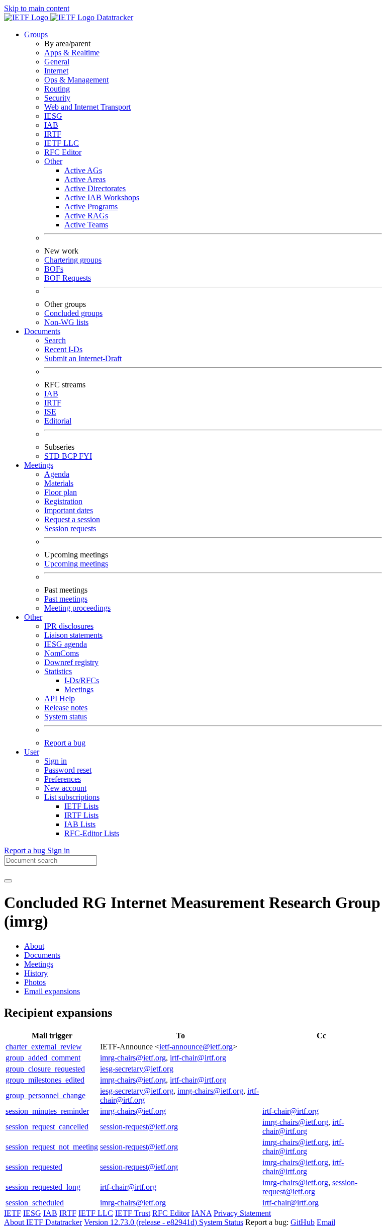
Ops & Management (76, 79)
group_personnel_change (45, 1095)
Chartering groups (73, 260)
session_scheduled (35, 1202)
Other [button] (33, 617)
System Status (221, 1222)
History (36, 973)
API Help (59, 698)
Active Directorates (95, 188)
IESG (53, 116)
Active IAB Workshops (101, 197)
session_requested (34, 1167)
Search (55, 340)
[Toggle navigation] (8, 880)
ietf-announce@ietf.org (196, 1046)
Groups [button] (36, 34)
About (34, 946)
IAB (51, 125)
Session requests (70, 528)
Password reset (67, 770)
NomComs (61, 653)
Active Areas (85, 179)
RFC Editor (62, 152)
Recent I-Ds (63, 349)
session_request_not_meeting (52, 1146)
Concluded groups (73, 313)
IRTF (52, 134)
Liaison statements (73, 635)
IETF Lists (81, 806)
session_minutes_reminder (47, 1111)
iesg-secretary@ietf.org (136, 1068)
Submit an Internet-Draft (83, 358)
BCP (70, 456)
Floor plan (60, 492)
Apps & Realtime (72, 52)
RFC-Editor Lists (91, 833)
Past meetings (65, 599)
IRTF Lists (81, 815)
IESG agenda (65, 644)
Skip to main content (36, 8)
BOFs (53, 269)
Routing (57, 89)
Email (326, 1222)
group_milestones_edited (45, 1080)
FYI (85, 456)
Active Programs (91, 206)
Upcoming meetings (76, 563)
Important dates (68, 510)
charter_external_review (44, 1046)
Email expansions (52, 991)
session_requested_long (43, 1187)
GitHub (303, 1222)
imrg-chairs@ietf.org (133, 1057)
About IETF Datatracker (43, 1222)
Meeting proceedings (77, 608)
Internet (56, 70)
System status (65, 716)
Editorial (57, 421)
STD (53, 456)
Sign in (55, 761)
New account (65, 788)
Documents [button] (42, 331)
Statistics (58, 671)
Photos (35, 982)
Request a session (72, 519)
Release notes (65, 707)
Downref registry (71, 662)
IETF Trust (132, 1213)
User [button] (31, 752)
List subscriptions (72, 797)
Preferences (62, 779)
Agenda (56, 474)
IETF (12, 1213)
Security (57, 98)
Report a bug (64, 742)
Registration (63, 501)
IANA (201, 1213)
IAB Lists (79, 824)
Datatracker (113, 17)
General (56, 61)
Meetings (78, 689)
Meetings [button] (38, 465)
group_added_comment (43, 1057)
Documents (42, 955)
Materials (58, 483)
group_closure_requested (45, 1068)
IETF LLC (61, 143)
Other (53, 161)
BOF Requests (67, 278)
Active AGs (83, 170)
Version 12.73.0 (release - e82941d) (141, 1222)
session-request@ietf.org (139, 1126)
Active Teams (86, 224)
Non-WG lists (66, 322)
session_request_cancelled (47, 1126)
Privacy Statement (242, 1213)
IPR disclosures (68, 626)
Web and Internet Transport (87, 107)
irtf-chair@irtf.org (198, 1057)
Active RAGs (86, 215)
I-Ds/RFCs (81, 680)
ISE (50, 411)
